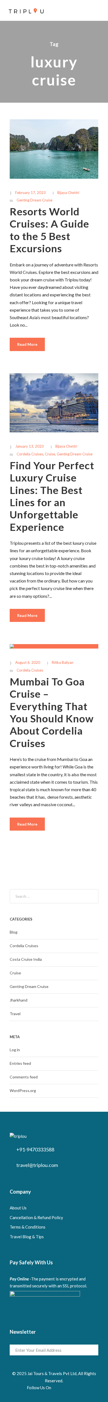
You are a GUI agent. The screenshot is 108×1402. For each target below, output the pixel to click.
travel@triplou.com (37, 1165)
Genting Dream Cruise (34, 200)
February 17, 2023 (30, 192)
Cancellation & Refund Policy (36, 1217)
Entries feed (20, 1063)
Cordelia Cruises (30, 454)
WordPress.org (23, 1090)
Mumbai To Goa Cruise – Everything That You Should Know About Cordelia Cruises (52, 712)
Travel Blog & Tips (27, 1236)
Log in (15, 1049)
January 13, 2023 (29, 446)
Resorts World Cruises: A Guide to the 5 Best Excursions (49, 229)
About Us (18, 1207)
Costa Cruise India (26, 959)
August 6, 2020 (27, 662)
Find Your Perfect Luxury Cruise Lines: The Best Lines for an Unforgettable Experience (52, 496)
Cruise (50, 454)
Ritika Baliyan (62, 662)
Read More (27, 344)
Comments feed (24, 1077)
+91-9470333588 (35, 1149)
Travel (15, 1013)
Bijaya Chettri (68, 192)
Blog (13, 932)
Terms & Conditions (27, 1226)
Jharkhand (18, 1000)
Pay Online (19, 1278)
